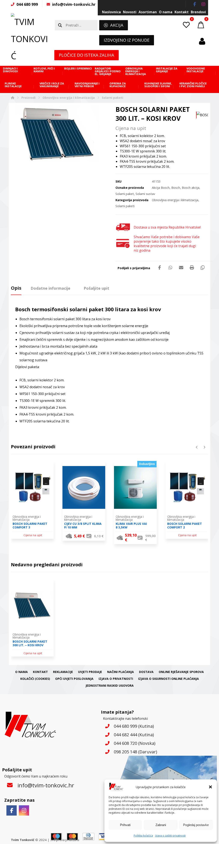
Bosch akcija (190, 188)
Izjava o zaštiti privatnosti (170, 835)
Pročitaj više (35, 535)
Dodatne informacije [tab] (50, 288)
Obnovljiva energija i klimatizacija (175, 200)
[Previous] (197, 447)
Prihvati (125, 825)
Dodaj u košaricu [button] (86, 536)
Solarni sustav (145, 194)
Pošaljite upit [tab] (96, 288)
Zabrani (160, 825)
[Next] (204, 447)
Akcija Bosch (161, 188)
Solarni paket (124, 194)
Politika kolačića (143, 835)
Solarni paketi (125, 206)
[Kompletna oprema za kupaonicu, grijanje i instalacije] (30, 39)
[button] (210, 787)
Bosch (175, 188)
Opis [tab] (16, 288)
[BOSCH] (202, 115)
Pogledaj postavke (196, 825)
